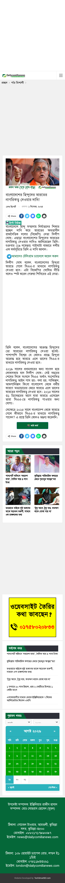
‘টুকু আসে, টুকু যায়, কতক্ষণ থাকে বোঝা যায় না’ (28, 679)
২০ (48, 763)
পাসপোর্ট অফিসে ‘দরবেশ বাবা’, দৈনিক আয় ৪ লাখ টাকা (32, 653)
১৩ (48, 755)
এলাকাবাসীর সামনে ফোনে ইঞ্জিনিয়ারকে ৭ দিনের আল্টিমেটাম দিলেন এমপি (29, 699)
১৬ (17, 763)
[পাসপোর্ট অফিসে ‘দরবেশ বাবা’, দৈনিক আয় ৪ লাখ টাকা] (18, 464)
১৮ (32, 763)
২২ (9, 771)
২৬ (40, 771)
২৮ (55, 771)
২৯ (9, 779)
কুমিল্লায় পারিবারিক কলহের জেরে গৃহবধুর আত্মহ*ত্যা (31, 661)
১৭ (25, 763)
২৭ (48, 771)
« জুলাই (11, 787)
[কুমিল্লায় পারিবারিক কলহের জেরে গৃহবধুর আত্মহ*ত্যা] (46, 464)
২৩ (17, 771)
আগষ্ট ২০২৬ (32, 731)
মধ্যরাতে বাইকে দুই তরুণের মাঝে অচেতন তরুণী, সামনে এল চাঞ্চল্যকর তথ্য (30, 670)
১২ (40, 755)
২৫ (32, 771)
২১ (55, 763)
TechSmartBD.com (42, 878)
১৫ (9, 763)
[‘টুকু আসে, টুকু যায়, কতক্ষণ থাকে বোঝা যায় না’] (46, 496)
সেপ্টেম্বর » (52, 787)
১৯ (40, 763)
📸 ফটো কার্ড (32, 425)
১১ (32, 755)
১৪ (55, 755)
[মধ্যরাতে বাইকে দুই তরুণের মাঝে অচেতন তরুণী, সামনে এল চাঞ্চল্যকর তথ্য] (18, 496)
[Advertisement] (32, 35)
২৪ (25, 771)
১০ (25, 755)
